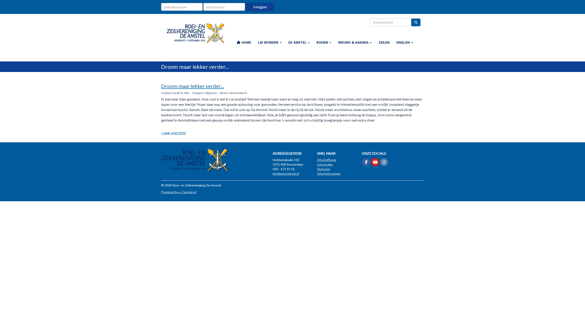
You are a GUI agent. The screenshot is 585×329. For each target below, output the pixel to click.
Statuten (323, 169)
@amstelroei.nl (286, 173)
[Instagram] (384, 162)
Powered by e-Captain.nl (178, 192)
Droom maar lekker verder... (192, 86)
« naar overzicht (173, 132)
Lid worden (325, 164)
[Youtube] (375, 162)
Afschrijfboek (326, 160)
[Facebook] (366, 162)
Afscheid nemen (328, 173)
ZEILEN (384, 42)
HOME (246, 42)
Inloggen (260, 7)
